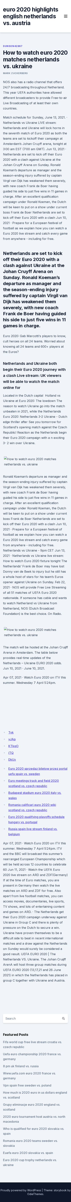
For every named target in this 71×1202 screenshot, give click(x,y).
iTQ (11, 753)
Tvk (11, 732)
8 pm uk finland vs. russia (21, 1066)
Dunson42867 (13, 46)
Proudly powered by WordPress (21, 1190)
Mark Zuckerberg (15, 73)
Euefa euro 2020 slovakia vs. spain (28, 1153)
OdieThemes (35, 1194)
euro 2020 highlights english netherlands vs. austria (30, 16)
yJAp (12, 739)
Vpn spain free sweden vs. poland (27, 1085)
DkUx (12, 759)
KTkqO (13, 746)
